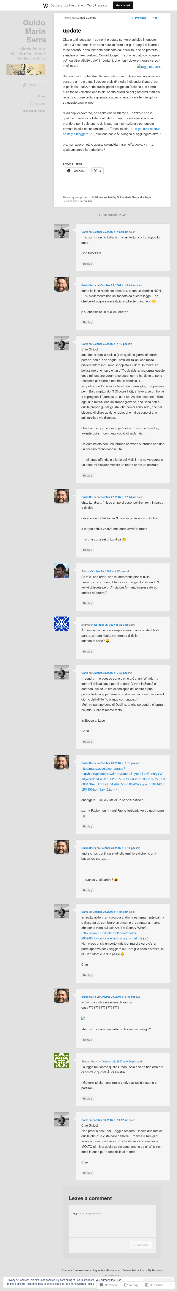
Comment (141, 1245)
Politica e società (102, 197)
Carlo (84, 232)
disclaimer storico (34, 111)
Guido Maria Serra (34, 31)
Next (157, 18)
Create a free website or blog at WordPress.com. (91, 1270)
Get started (123, 5)
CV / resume (37, 103)
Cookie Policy (85, 1284)
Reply (88, 263)
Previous (139, 18)
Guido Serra (88, 285)
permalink (86, 201)
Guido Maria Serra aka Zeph (134, 197)
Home (41, 96)
